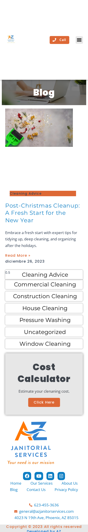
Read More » (17, 255)
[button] (79, 40)
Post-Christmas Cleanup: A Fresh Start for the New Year (42, 213)
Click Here (44, 402)
